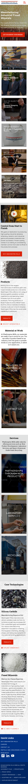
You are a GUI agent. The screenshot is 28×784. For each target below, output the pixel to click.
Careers (4, 744)
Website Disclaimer (20, 777)
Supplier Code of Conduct (10, 780)
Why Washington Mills (11, 254)
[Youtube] (12, 755)
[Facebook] (2, 755)
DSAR (19, 774)
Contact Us (5, 747)
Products (6, 318)
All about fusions (10, 728)
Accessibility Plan (6, 769)
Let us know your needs (13, 34)
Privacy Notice (6, 772)
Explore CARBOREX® (10, 648)
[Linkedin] (7, 755)
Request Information (10, 324)
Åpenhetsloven (19, 769)
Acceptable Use (6, 777)
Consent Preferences (8, 774)
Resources (5, 753)
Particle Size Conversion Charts (13, 750)
